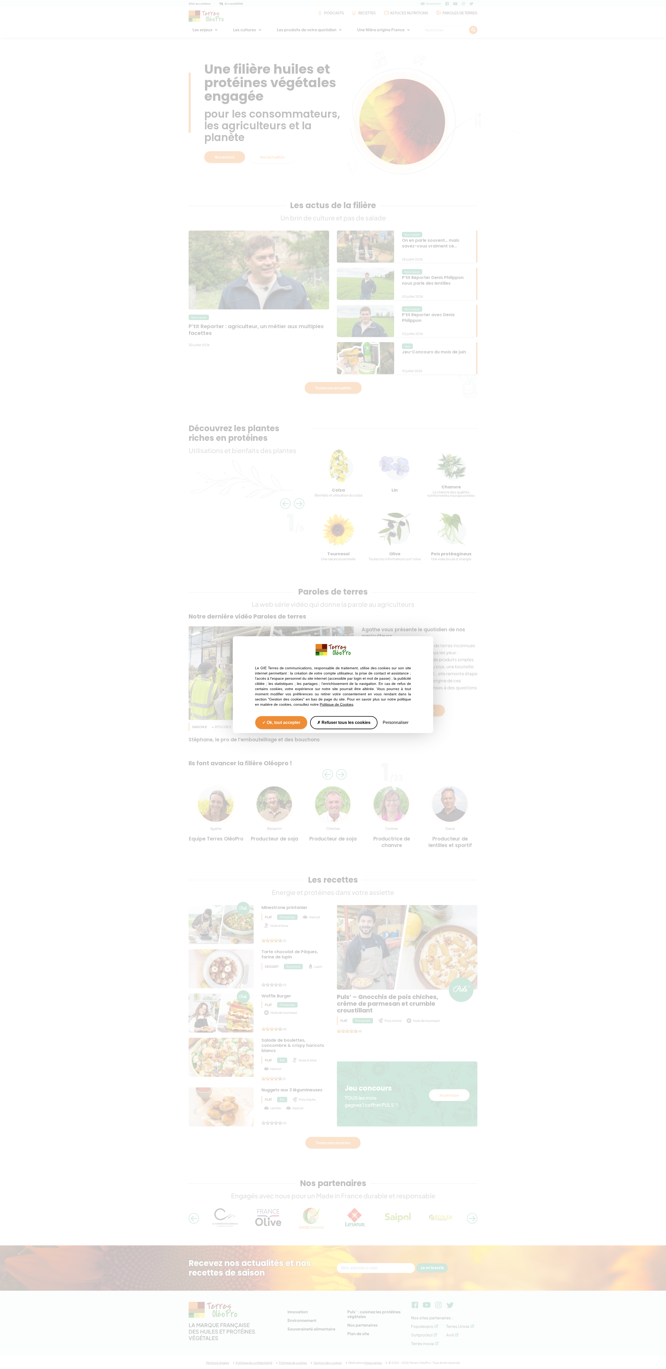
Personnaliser (395, 722)
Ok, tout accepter (283, 722)
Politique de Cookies (336, 704)
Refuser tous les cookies (345, 722)
